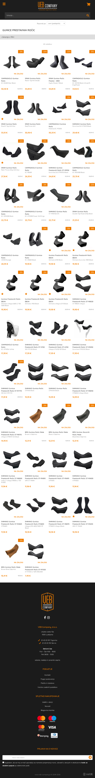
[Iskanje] (88, 15)
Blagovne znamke (47, 710)
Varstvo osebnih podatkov (47, 687)
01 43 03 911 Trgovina (49, 640)
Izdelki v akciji (47, 702)
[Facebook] (45, 618)
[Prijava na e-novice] (90, 757)
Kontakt (47, 675)
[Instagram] (49, 618)
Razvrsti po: (41, 24)
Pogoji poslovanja (47, 679)
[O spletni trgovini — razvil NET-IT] (88, 774)
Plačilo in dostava (47, 683)
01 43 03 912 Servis (49, 643)
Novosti (47, 706)
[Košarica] (87, 4)
